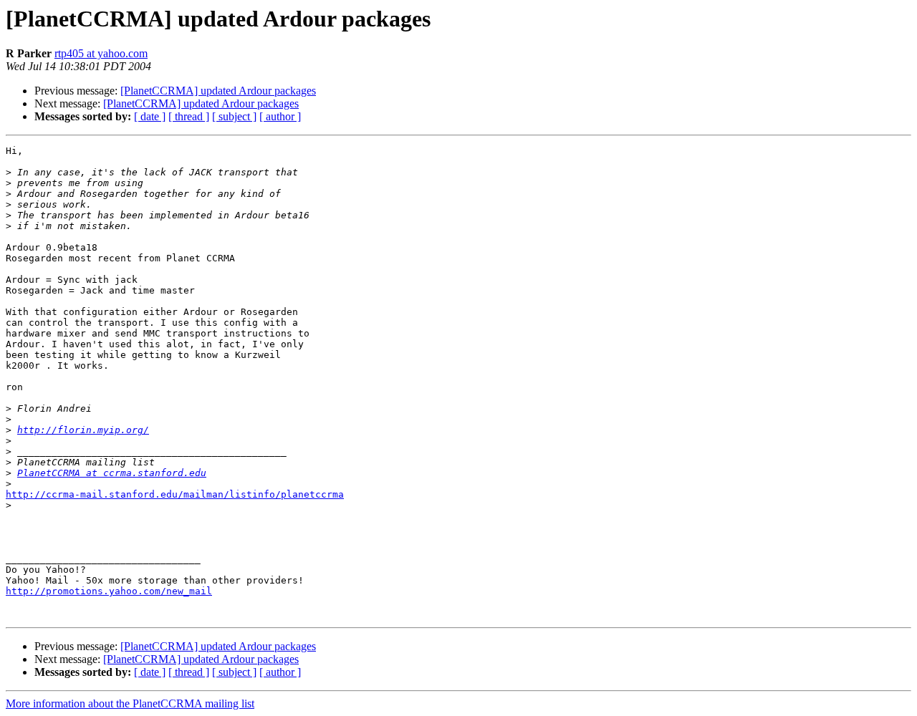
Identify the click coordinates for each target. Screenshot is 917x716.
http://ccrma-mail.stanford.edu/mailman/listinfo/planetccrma (175, 494)
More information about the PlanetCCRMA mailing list (130, 703)
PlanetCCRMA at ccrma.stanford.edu (111, 473)
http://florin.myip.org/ (83, 430)
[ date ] (149, 116)
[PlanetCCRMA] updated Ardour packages (218, 90)
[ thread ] (188, 116)
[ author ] (280, 116)
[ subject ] (234, 116)
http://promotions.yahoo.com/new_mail (109, 591)
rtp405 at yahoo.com (101, 53)
